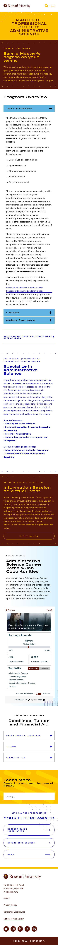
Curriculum (30, 312)
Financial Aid (15, 758)
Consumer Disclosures (14, 911)
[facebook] (27, 929)
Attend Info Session (21, 843)
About (6, 897)
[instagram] (13, 929)
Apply (11, 854)
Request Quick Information (17, 830)
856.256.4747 (12, 891)
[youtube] (6, 929)
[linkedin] (34, 929)
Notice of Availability (14, 918)
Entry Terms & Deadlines (23, 735)
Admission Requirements (30, 319)
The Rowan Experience (30, 108)
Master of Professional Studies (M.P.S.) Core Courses (29, 337)
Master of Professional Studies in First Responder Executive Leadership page (25, 289)
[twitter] (20, 929)
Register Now (29, 536)
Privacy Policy (10, 904)
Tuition (11, 747)
